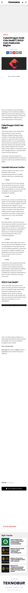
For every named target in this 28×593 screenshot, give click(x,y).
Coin (6, 350)
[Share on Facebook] (7, 52)
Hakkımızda (16, 587)
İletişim (21, 587)
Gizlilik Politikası (8, 587)
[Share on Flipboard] (14, 52)
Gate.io (12, 482)
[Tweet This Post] (10, 52)
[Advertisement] (14, 19)
